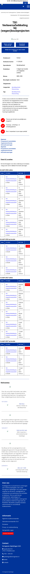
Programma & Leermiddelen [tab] (8, 141)
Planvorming (15, 89)
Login (25, 3)
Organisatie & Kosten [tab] (6, 143)
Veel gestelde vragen (8, 530)
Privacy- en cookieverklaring (10, 527)
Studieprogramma (12, 12)
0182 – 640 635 (8, 553)
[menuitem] (22, 6)
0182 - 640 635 (11, 0)
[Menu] (22, 6)
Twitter (5, 559)
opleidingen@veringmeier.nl (21, 0)
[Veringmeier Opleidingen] (11, 6)
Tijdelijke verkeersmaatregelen (23, 12)
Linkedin (6, 562)
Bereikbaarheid (14, 15)
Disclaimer (5, 524)
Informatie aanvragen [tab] (6, 145)
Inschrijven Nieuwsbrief (8, 533)
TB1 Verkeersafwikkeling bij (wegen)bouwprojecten (11, 178)
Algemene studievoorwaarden (10, 518)
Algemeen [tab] (3, 139)
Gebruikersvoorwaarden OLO (10, 521)
